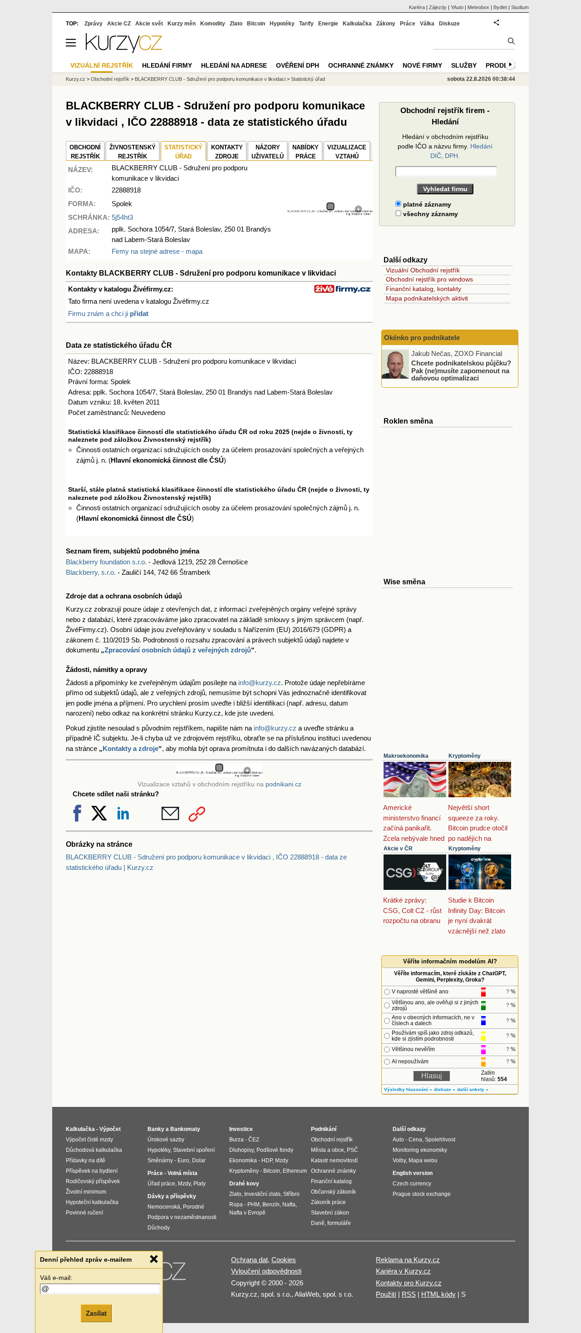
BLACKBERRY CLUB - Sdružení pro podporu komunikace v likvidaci (210, 79)
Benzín (271, 1204)
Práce (407, 23)
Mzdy (184, 1183)
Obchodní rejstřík (110, 79)
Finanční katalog (331, 1181)
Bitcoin (256, 23)
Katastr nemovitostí (334, 1160)
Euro (183, 1160)
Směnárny (160, 1160)
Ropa (236, 1204)
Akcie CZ (119, 23)
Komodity (212, 23)
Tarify (306, 23)
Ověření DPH (297, 65)
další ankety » (472, 1089)
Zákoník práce (328, 1202)
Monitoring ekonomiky (420, 1150)
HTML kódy (438, 1294)
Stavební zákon (330, 1213)
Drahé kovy (244, 1183)
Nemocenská (164, 1207)
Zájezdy (438, 7)
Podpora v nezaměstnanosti (182, 1217)
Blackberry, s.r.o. (91, 572)
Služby (464, 65)
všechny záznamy (429, 213)
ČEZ (253, 1139)
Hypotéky (282, 23)
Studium (520, 7)
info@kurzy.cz (259, 682)
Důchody (159, 1227)
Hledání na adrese (234, 65)
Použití (386, 1294)
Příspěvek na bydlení (92, 1171)
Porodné (193, 1207)
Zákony (385, 23)
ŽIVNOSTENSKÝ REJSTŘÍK (132, 152)
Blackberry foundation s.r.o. (106, 562)
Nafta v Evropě (247, 1213)
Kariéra (417, 7)
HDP (266, 1160)
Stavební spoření (194, 1150)
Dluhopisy (241, 1150)
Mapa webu (423, 1160)
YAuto (457, 7)
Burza (236, 1139)
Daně (318, 1223)
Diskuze (449, 23)
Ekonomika (243, 1160)
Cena (415, 1139)
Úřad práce (161, 1183)
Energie (328, 23)
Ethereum (295, 1171)
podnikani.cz (283, 784)
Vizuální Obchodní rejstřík (423, 270)
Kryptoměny (464, 756)
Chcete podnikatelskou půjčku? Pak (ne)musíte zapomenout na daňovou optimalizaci (461, 370)
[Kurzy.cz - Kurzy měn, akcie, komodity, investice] (124, 50)
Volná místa (182, 1173)
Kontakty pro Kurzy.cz (409, 1283)
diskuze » (444, 1089)
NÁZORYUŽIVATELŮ (267, 152)
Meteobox (478, 7)
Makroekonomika (406, 756)
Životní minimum (86, 1192)
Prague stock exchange (422, 1194)
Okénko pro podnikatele (422, 337)
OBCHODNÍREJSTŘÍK (85, 152)
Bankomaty (185, 1129)
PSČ (352, 1150)
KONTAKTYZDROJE (227, 152)
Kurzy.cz (75, 79)
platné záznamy (426, 204)
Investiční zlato (262, 1194)
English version (413, 1173)
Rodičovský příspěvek (93, 1181)
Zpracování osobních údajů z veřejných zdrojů (177, 650)
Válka (427, 23)
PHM (253, 1204)
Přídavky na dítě (85, 1160)
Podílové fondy (274, 1150)
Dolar (199, 1160)
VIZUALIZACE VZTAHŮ (346, 152)
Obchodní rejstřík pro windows (429, 279)
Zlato (236, 23)
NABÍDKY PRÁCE (305, 152)
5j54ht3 (122, 217)
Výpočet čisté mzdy (89, 1139)
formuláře (339, 1223)
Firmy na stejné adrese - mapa (157, 251)
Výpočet (110, 1129)
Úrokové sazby (166, 1139)
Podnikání (323, 1129)
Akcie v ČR (398, 848)
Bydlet (500, 7)
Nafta (288, 1204)
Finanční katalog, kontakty (423, 288)
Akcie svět (149, 23)
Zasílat (96, 1313)
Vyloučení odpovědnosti (266, 1271)
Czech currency (412, 1183)
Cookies (283, 1260)
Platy (199, 1183)
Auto (398, 1139)
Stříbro (291, 1194)
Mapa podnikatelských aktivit (427, 298)
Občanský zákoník (333, 1192)
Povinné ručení (84, 1213)
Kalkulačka (357, 23)
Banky (156, 1129)
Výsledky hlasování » (408, 1089)
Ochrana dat (249, 1260)
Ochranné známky (361, 65)
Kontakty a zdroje (130, 748)
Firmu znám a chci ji (108, 313)
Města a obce (327, 1150)
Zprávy (93, 23)
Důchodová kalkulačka (94, 1150)
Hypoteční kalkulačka (92, 1202)
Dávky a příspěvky (172, 1196)
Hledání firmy (167, 65)
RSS (409, 1294)
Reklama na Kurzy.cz (408, 1260)
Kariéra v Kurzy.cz (403, 1271)
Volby (399, 1160)
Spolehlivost (440, 1139)
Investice (241, 1129)
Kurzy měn (181, 23)
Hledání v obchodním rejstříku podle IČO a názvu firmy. (445, 146)
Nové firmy (422, 65)
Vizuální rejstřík (101, 65)
